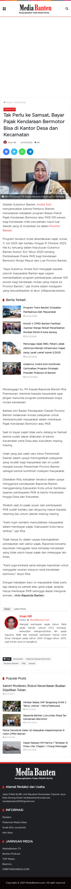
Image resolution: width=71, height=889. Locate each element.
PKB (24, 663)
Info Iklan (7, 833)
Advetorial (20, 102)
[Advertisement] (35, 55)
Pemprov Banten (11, 663)
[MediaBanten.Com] (35, 8)
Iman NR (12, 143)
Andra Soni (44, 204)
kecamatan (18, 659)
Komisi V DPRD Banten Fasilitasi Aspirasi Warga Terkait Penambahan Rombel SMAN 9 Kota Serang (44, 328)
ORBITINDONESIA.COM (15, 869)
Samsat (32, 663)
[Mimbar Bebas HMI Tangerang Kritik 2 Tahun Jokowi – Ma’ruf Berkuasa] (12, 706)
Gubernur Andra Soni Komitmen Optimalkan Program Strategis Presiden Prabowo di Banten (41, 368)
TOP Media (8, 859)
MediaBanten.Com (39, 620)
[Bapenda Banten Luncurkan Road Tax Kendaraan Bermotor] (12, 720)
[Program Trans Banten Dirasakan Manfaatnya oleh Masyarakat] (12, 312)
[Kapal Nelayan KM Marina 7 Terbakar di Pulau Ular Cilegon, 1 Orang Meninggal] (12, 747)
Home (8, 102)
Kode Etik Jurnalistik (14, 828)
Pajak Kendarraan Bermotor (38, 659)
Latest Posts (20, 609)
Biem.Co (7, 864)
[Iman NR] (11, 628)
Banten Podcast (11, 854)
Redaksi (6, 817)
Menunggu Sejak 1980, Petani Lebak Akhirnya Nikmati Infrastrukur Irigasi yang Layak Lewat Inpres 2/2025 (44, 348)
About (7, 609)
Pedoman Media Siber (14, 822)
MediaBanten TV (11, 849)
